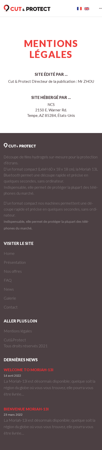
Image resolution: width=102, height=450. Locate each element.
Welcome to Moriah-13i (28, 369)
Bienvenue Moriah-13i (26, 409)
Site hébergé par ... (51, 97)
